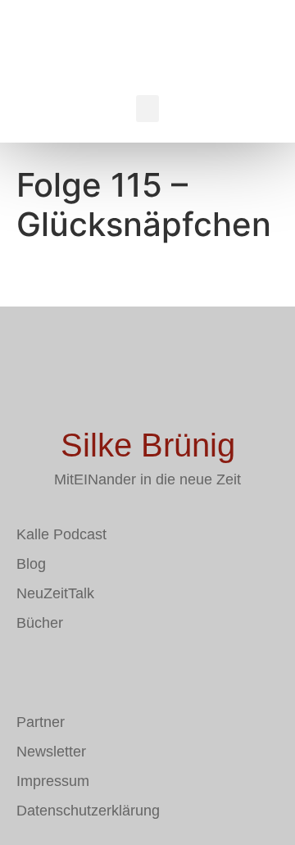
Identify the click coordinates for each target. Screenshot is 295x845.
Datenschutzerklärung (88, 810)
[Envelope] (28, 670)
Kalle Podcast (61, 534)
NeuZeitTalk (55, 593)
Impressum (52, 781)
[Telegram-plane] (77, 670)
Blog (31, 564)
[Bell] (127, 670)
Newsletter (51, 751)
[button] (147, 108)
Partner (40, 722)
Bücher (39, 623)
